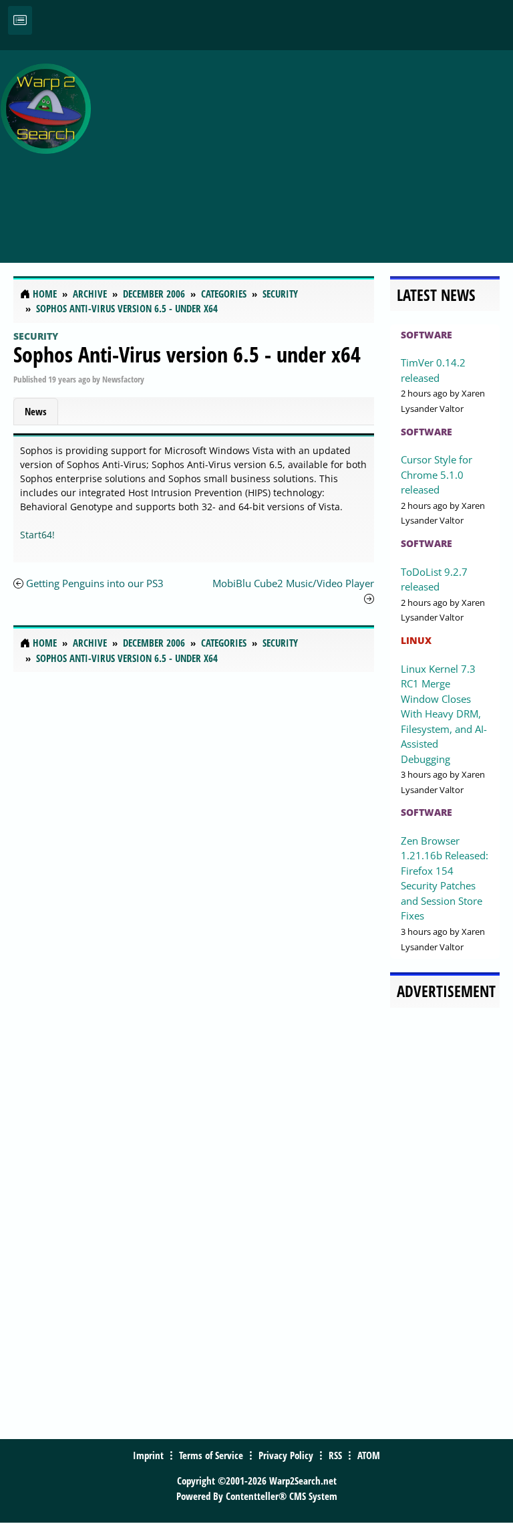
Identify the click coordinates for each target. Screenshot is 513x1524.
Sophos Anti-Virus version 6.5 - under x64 (187, 354)
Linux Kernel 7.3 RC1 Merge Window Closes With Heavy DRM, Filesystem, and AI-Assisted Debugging (444, 714)
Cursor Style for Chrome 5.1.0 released (436, 474)
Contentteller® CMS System (281, 1496)
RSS (335, 1455)
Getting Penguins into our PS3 (95, 583)
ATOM (368, 1455)
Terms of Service (211, 1455)
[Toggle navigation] (20, 20)
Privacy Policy (286, 1455)
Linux (416, 640)
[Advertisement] (305, 149)
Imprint (148, 1455)
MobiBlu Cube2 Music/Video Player (293, 583)
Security (35, 336)
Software (426, 334)
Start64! (37, 534)
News (36, 411)
